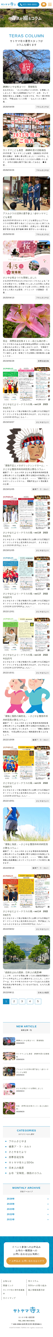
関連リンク (8, 1285)
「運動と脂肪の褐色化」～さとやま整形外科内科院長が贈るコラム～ (25, 718)
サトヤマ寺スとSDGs (21, 1162)
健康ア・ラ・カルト (20, 1146)
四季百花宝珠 (16, 1157)
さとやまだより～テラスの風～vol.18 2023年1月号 (25, 534)
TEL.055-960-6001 (26, 1321)
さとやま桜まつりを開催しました (20, 277)
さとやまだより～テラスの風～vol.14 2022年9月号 (25, 913)
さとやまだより (18, 1152)
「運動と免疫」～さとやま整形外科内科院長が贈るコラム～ (25, 846)
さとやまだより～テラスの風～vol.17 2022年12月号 (25, 595)
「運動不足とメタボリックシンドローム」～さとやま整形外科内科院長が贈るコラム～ (25, 467)
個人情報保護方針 (36, 1290)
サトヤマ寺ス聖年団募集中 (14, 1292)
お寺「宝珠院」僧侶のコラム (25, 1173)
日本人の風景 (16, 1168)
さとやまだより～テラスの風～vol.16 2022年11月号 (25, 657)
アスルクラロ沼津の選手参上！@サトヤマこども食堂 (25, 215)
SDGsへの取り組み (37, 1285)
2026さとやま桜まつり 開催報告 (20, 86)
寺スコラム (33, 1281)
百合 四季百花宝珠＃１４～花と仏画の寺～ (25, 341)
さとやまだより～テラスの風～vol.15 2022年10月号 (25, 785)
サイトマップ (9, 1298)
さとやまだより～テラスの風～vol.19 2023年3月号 (25, 406)
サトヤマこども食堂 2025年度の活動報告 (24, 150)
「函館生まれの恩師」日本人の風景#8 (22, 972)
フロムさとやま (18, 1141)
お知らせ (7, 1281)
